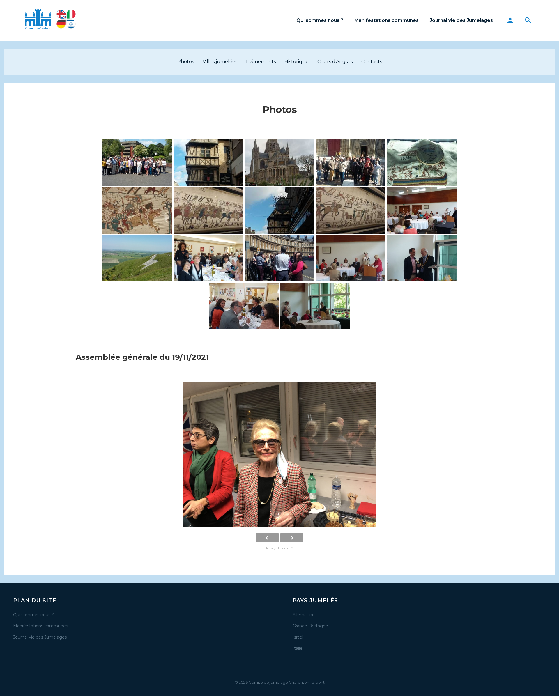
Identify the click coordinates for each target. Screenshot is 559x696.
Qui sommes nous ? (319, 20)
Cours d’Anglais (335, 61)
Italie (298, 648)
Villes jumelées (220, 61)
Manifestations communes (386, 20)
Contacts (371, 61)
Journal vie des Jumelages (461, 20)
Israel (298, 637)
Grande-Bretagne (310, 625)
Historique (296, 61)
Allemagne (304, 614)
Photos (185, 61)
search (528, 20)
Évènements (261, 61)
